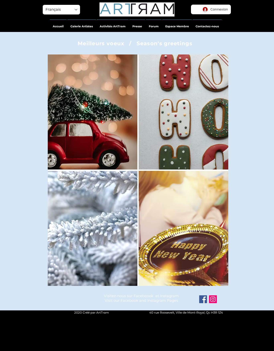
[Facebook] (203, 299)
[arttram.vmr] (213, 299)
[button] (58, 25)
